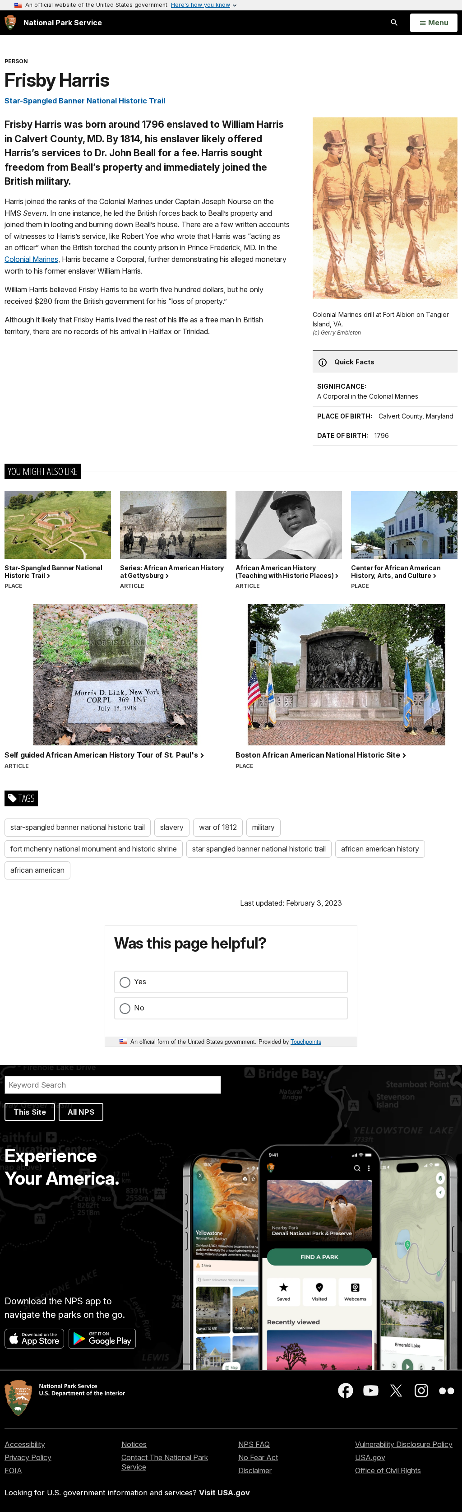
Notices (134, 1444)
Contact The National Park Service (164, 1462)
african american (37, 870)
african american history (380, 848)
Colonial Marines (31, 259)
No (139, 1007)
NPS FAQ (254, 1444)
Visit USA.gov (224, 1492)
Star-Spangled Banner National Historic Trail (85, 100)
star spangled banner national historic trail (259, 848)
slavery (172, 827)
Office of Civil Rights (388, 1470)
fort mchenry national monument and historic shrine (93, 848)
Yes (140, 981)
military (263, 827)
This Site (30, 1112)
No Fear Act (258, 1457)
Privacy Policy (28, 1457)
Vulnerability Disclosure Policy (404, 1444)
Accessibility (25, 1444)
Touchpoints (306, 1041)
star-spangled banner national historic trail (77, 827)
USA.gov (370, 1457)
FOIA (13, 1470)
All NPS (81, 1112)
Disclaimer (255, 1470)
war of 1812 (218, 827)
